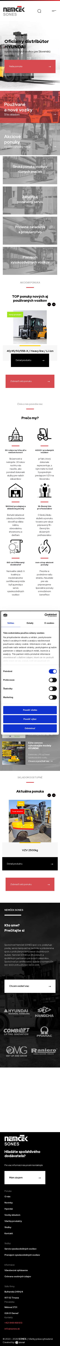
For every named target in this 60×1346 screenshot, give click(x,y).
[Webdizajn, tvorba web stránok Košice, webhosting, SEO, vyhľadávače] (20, 1342)
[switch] (53, 680)
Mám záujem (16, 1177)
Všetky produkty (13, 1221)
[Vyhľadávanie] (39, 11)
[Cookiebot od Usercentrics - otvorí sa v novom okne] (44, 615)
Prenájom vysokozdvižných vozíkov (22, 1255)
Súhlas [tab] (10, 623)
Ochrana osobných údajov (17, 1276)
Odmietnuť (30, 728)
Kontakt (8, 1233)
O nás (7, 1196)
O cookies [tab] (49, 623)
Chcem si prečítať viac (38, 761)
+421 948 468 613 (13, 1322)
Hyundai (8, 1208)
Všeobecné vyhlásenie (16, 1270)
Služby (7, 1227)
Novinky (8, 1202)
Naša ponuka (15, 66)
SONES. (22, 1338)
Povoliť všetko (30, 710)
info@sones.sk (12, 1328)
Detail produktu (23, 360)
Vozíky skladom (12, 1215)
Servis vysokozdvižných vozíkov (20, 1248)
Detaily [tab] (30, 623)
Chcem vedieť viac (19, 986)
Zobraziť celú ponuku (21, 381)
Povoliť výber (30, 719)
